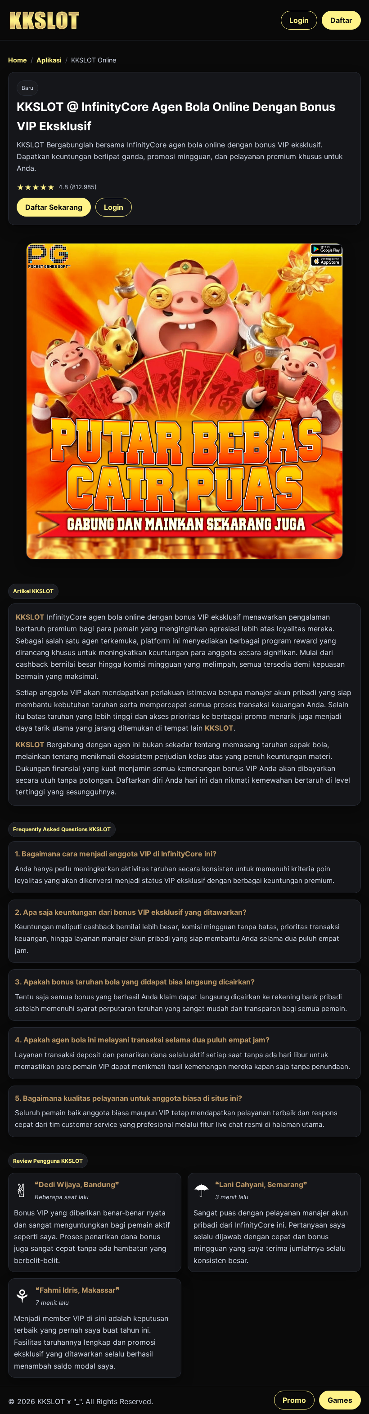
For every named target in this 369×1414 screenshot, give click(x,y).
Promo (294, 1400)
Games (340, 1400)
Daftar (341, 20)
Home (17, 60)
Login (299, 20)
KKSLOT (30, 616)
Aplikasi (49, 60)
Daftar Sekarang (53, 207)
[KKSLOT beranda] (44, 20)
